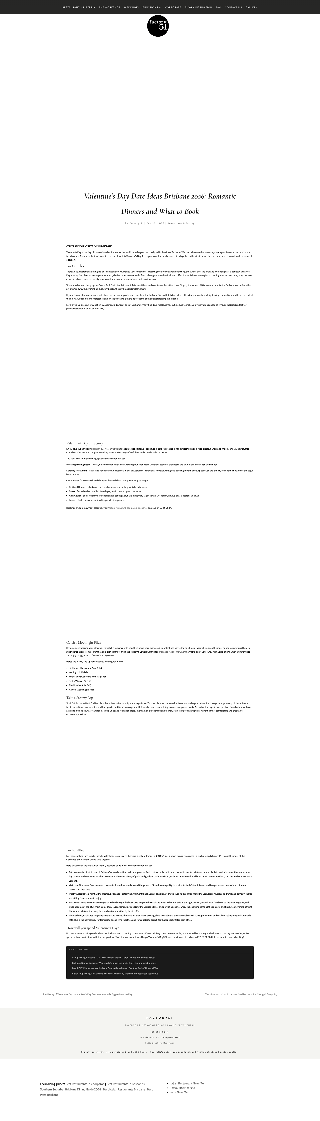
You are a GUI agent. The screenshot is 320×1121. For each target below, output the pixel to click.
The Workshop (109, 7)
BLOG (161, 1025)
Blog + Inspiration (198, 7)
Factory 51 (137, 223)
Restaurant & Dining (181, 223)
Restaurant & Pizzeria (78, 7)
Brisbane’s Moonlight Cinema (172, 651)
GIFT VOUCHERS (185, 1025)
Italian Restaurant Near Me (187, 1083)
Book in (93, 470)
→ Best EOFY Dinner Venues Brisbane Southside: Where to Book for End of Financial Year (114, 968)
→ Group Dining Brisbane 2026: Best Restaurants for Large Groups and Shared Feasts (112, 957)
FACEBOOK (131, 1025)
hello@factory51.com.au (160, 1043)
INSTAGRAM (148, 1025)
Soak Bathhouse (74, 703)
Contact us (233, 7)
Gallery (251, 7)
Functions (150, 7)
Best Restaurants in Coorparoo (85, 1084)
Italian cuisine (101, 448)
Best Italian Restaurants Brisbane (124, 1089)
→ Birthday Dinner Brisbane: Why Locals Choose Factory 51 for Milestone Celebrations (112, 962)
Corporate (173, 7)
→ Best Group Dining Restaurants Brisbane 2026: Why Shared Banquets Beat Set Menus (113, 973)
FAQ (218, 7)
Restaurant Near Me (182, 1088)
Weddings (131, 7)
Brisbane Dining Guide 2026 (83, 1089)
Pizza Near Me (179, 1092)
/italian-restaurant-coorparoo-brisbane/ (127, 507)
